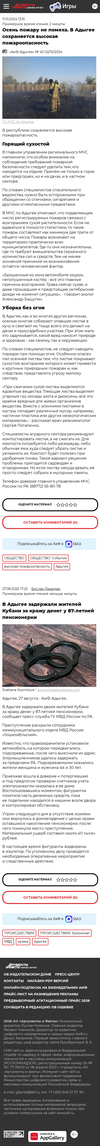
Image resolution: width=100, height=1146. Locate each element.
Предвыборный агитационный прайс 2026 (47, 1001)
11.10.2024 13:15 (13, 19)
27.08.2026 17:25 (15, 589)
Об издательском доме (27, 974)
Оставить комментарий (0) (50, 522)
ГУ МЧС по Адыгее (18, 122)
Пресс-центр (67, 974)
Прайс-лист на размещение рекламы (41, 994)
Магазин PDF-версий (47, 981)
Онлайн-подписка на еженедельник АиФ (45, 988)
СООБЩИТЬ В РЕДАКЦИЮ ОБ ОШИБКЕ (38, 1007)
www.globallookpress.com (58, 690)
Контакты (14, 981)
